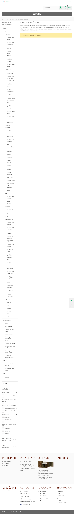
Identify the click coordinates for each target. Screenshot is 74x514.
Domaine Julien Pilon (10, 295)
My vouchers (42, 501)
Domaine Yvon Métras (10, 38)
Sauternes (9, 157)
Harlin (6, 323)
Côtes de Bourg (11, 180)
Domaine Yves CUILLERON (10, 272)
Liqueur (7, 377)
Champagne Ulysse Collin (8, 351)
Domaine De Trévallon (10, 210)
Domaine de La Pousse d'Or (11, 72)
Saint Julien (10, 177)
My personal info (43, 499)
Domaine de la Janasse (10, 245)
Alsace (6, 32)
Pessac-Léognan (9, 168)
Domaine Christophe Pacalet (9, 59)
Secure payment (61, 502)
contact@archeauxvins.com (27, 501)
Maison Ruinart (9, 334)
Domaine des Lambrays (10, 117)
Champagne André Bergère (10, 347)
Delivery (59, 493)
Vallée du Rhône (9, 219)
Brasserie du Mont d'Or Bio (9, 364)
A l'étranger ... (8, 299)
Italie (8, 305)
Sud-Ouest (7, 217)
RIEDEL (5, 383)
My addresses (42, 497)
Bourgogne (8, 69)
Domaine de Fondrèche (10, 291)
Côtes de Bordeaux (9, 173)
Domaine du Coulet (10, 250)
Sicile (8, 314)
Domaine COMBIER (9, 232)
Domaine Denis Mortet (11, 112)
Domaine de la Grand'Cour (10, 43)
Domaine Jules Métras (11, 65)
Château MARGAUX (10, 186)
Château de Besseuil (11, 408)
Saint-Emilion (10, 183)
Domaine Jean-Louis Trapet (11, 121)
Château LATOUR (9, 161)
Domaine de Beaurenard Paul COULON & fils (10, 239)
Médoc (8, 190)
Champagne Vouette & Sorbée (9, 356)
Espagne (9, 308)
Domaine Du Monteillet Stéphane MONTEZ (10, 256)
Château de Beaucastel (10, 286)
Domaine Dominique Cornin (9, 84)
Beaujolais (7, 34)
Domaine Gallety (9, 281)
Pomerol (9, 154)
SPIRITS (5, 373)
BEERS (5, 360)
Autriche (9, 302)
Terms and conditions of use (63, 497)
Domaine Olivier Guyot (10, 90)
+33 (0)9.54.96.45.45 (28, 499)
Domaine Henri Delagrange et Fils (11, 100)
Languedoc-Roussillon (8, 126)
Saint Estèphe (10, 147)
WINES (9, 19)
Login (69, 1)
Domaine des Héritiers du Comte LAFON (10, 78)
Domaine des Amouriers (10, 223)
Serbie (8, 317)
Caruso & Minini (10, 395)
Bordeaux (14, 19)
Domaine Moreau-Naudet (9, 107)
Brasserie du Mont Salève (9, 369)
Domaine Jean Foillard (10, 47)
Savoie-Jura (8, 214)
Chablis (7, 433)
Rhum (6, 380)
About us (59, 500)
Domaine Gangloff (9, 263)
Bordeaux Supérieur (9, 150)
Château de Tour (10, 411)
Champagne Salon (10, 343)
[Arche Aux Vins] (11, 7)
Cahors (7, 431)
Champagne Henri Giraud (9, 330)
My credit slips (42, 495)
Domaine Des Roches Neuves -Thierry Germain (10, 200)
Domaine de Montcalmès (10, 135)
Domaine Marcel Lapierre (9, 53)
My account (42, 491)
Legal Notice (60, 495)
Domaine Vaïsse (9, 131)
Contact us (60, 491)
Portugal (9, 311)
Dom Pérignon (8, 326)
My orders (41, 493)
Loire (6, 193)
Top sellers (5, 447)
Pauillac (9, 165)
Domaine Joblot (9, 95)
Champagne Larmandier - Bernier (8, 338)
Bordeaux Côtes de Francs (9, 425)
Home (3, 19)
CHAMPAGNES (7, 320)
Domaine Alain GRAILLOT (10, 228)
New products (6, 461)
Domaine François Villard (11, 277)
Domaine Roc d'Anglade (10, 140)
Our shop (5, 465)
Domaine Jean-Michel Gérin (11, 267)
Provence (7, 206)
